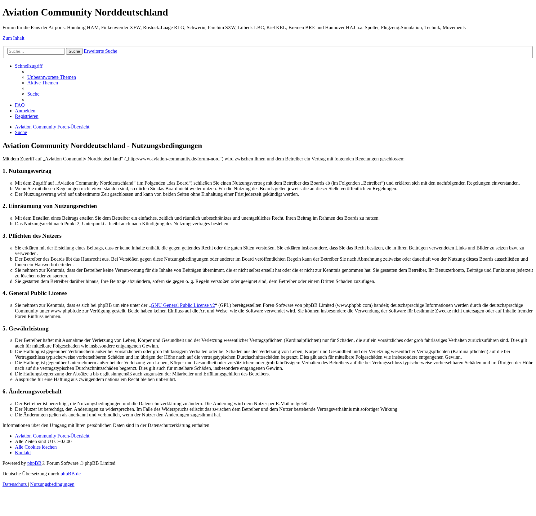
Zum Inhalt (13, 38)
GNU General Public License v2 (183, 305)
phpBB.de (70, 473)
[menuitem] (51, 77)
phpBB (34, 463)
